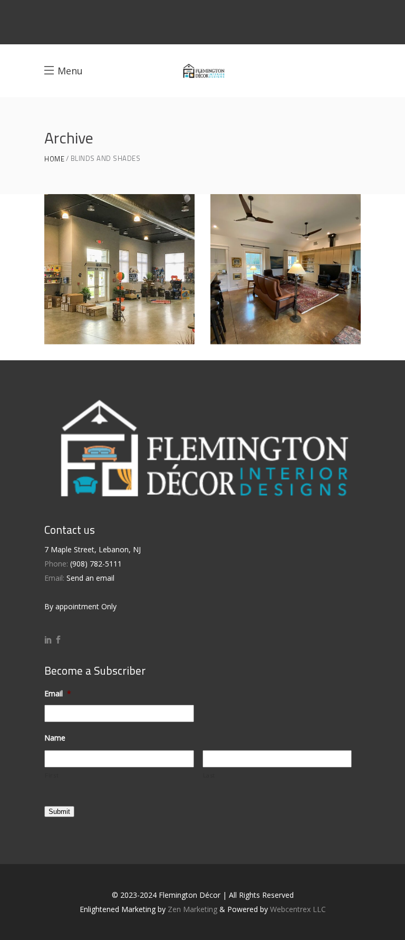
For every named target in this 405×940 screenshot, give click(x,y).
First (52, 775)
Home (54, 159)
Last (209, 775)
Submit (59, 812)
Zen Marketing (192, 909)
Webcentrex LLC (298, 909)
